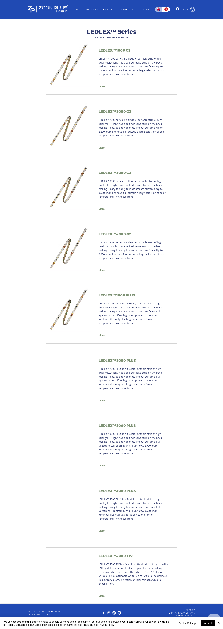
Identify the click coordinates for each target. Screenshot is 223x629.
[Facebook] (103, 613)
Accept (208, 623)
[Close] (219, 623)
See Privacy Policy (104, 624)
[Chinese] (166, 9)
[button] (91, 9)
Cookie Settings (187, 623)
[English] (158, 9)
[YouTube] (119, 613)
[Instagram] (109, 613)
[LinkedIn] (114, 613)
